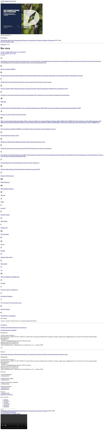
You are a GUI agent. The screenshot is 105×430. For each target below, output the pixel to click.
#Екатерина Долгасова (43, 95)
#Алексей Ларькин (35, 61)
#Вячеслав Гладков (78, 75)
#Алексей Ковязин (25, 61)
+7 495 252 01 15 (5, 379)
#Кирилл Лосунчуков (23, 108)
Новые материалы (6, 35)
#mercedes (6, 234)
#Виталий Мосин (33, 75)
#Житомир (3, 101)
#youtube (3, 283)
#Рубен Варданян (34, 148)
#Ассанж (28, 62)
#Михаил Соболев (25, 122)
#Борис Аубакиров (5, 69)
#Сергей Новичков (92, 155)
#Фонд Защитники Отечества (29, 169)
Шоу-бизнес (11, 40)
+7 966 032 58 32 (5, 383)
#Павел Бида (4, 142)
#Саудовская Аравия (13, 155)
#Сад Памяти (4, 155)
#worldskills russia (14, 276)
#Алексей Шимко (64, 61)
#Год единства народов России (30, 82)
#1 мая (7, 289)
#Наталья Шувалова (6, 129)
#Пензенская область (21, 142)
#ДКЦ (11, 88)
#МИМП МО (71, 121)
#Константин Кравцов (61, 108)
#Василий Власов (5, 75)
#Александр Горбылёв (14, 61)
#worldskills (7, 276)
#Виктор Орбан (24, 75)
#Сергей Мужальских (81, 155)
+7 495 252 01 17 (5, 375)
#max (2, 234)
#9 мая (2, 315)
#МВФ (62, 121)
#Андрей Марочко (5, 62)
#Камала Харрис (5, 108)
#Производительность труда (37, 142)
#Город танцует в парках (45, 82)
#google (5, 221)
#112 (16, 289)
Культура (3, 41)
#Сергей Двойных (61, 155)
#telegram (3, 257)
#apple (2, 201)
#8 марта (7, 309)
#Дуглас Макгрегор (59, 88)
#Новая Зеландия (51, 129)
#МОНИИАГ (57, 122)
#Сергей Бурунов (40, 155)
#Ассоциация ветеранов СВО (38, 62)
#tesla (7, 257)
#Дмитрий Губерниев (19, 88)
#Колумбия (32, 108)
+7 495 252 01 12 (5, 387)
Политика (25, 40)
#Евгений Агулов (5, 95)
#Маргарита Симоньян (40, 121)
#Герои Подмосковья (16, 82)
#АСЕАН (22, 62)
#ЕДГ (35, 95)
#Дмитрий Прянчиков (42, 88)
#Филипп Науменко (15, 169)
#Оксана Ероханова (6, 135)
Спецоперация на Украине (35, 40)
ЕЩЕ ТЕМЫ (57, 40)
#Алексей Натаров (45, 61)
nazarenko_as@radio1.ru (7, 394)
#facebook (3, 214)
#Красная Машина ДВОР (74, 108)
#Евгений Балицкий (15, 95)
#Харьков (3, 175)
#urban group (4, 263)
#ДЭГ (66, 88)
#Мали (22, 121)
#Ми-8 (66, 121)
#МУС (89, 122)
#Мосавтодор (64, 122)
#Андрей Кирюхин (96, 61)
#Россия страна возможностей (18, 148)
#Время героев (69, 75)
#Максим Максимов (14, 121)
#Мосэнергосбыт (83, 122)
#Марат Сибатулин (29, 121)
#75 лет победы (5, 302)
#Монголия (50, 122)
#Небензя (13, 129)
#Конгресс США (39, 108)
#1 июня (3, 289)
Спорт (12, 41)
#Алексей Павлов (55, 61)
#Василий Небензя (15, 75)
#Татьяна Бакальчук (6, 162)
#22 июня (3, 296)
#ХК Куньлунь (10, 175)
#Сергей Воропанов (50, 155)
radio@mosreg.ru (5, 389)
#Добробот (51, 88)
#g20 (2, 221)
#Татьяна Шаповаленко (17, 162)
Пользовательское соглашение (8, 330)
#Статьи (6, 156)
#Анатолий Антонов (75, 61)
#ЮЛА (2, 188)
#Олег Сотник (15, 135)
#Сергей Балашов (31, 155)
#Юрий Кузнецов (9, 188)
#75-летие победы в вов (15, 302)
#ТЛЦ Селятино (28, 162)
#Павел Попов (11, 142)
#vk (1, 270)
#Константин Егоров (49, 108)
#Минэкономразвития (14, 122)
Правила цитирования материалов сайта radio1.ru (14, 327)
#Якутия (3, 195)
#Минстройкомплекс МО (82, 121)
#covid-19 (3, 208)
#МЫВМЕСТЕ (95, 122)
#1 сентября (12, 289)
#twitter (10, 257)
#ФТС (38, 169)
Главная (3, 44)
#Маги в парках (5, 121)
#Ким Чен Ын (13, 108)
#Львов (24, 114)
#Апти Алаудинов (15, 62)
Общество (45, 40)
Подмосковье (4, 40)
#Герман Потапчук (5, 82)
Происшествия (18, 40)
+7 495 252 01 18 (5, 393)
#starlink (3, 250)
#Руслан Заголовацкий (46, 148)
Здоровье (8, 41)
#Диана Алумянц (5, 88)
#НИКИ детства (21, 129)
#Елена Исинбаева (64, 95)
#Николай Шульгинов (31, 129)
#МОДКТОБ (43, 122)
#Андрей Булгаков (86, 61)
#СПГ (2, 156)
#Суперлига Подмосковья (15, 156)
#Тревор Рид (36, 162)
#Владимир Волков (43, 75)
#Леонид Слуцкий (5, 114)
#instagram (3, 227)
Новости (7, 401)
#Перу (28, 142)
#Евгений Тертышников (27, 95)
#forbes (8, 214)
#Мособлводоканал (73, 122)
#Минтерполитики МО (95, 121)
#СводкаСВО (22, 155)
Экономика (51, 40)
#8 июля (3, 309)
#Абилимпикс (4, 61)
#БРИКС (13, 69)
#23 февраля (9, 296)
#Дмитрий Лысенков (30, 88)
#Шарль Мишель (5, 182)
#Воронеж (62, 75)
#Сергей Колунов (70, 155)
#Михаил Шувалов (35, 122)
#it (6, 227)
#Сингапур (100, 155)
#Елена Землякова (54, 95)
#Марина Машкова (51, 121)
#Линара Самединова (16, 114)
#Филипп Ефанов (5, 169)
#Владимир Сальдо (54, 75)
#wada (2, 276)
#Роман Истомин (5, 148)
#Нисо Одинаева (41, 129)
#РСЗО (28, 148)
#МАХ (58, 121)
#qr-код (2, 244)
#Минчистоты (4, 122)
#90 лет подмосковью (10, 315)
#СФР (24, 156)
